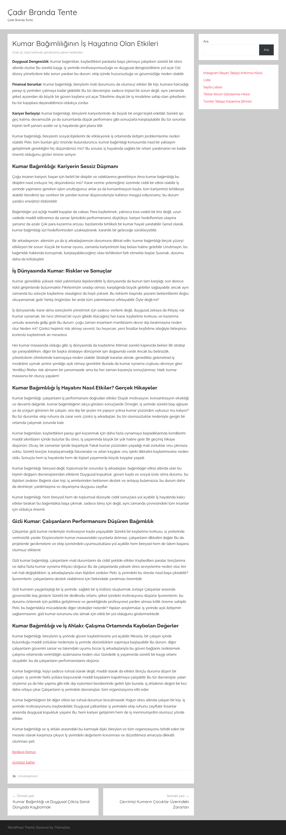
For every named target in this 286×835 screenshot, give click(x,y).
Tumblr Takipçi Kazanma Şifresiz (227, 101)
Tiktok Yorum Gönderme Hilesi (226, 94)
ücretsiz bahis (23, 762)
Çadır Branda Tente (42, 12)
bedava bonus (24, 752)
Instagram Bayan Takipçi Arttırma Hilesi (232, 73)
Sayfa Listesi (212, 87)
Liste (207, 80)
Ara (205, 41)
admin (64, 52)
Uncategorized (27, 776)
